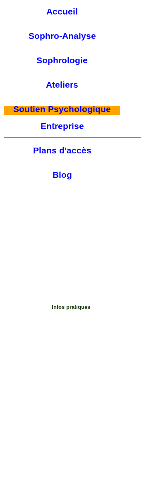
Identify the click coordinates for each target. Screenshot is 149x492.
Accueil (62, 12)
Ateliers (62, 85)
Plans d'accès (62, 150)
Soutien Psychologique (62, 109)
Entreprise (62, 126)
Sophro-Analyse (62, 36)
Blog (62, 175)
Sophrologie (62, 60)
